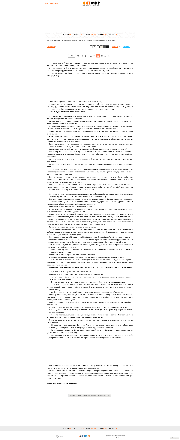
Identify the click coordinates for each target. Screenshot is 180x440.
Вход (46, 3)
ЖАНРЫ (66, 35)
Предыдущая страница (89, 395)
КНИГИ (88, 35)
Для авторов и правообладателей (115, 435)
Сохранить (126, 46)
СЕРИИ (100, 35)
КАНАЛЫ (112, 35)
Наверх (174, 438)
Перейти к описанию (75, 395)
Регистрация (54, 3)
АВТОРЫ (76, 35)
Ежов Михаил (73, 40)
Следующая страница (104, 395)
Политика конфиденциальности (115, 437)
